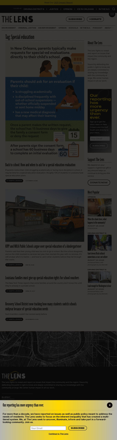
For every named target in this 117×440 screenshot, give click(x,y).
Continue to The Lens (58, 434)
